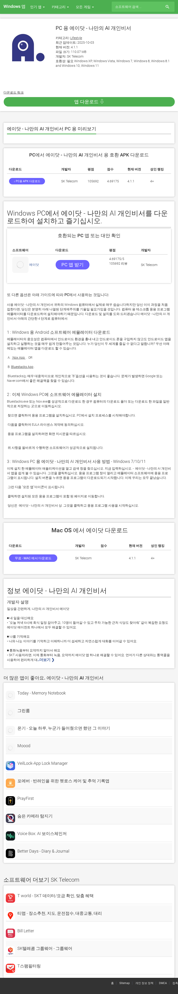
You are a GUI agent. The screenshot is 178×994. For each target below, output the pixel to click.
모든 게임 (84, 7)
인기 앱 (36, 7)
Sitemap (124, 983)
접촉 (175, 983)
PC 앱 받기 (72, 264)
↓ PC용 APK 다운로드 (27, 181)
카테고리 (59, 7)
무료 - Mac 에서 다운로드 (33, 558)
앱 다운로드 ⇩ (89, 101)
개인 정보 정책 (144, 983)
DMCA (163, 983)
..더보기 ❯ (46, 660)
